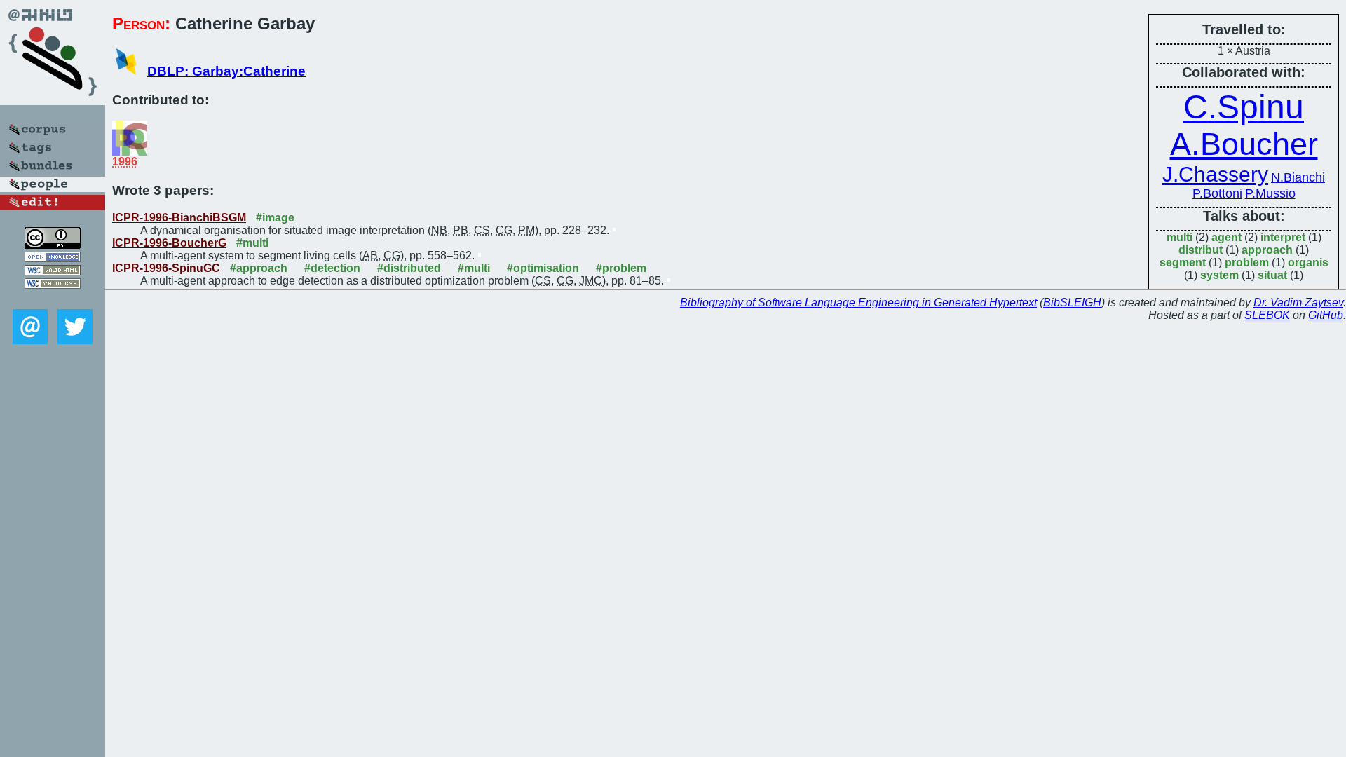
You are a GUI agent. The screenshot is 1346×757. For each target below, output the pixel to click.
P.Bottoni (1217, 193)
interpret (1282, 237)
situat (1272, 275)
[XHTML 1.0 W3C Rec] (53, 272)
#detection (332, 268)
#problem (621, 268)
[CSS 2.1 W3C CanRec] (53, 299)
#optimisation (543, 268)
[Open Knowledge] (53, 258)
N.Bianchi (1298, 177)
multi (1179, 237)
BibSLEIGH (1072, 302)
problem (1247, 262)
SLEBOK (1267, 315)
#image (275, 218)
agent (1226, 237)
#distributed (409, 268)
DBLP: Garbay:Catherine (226, 71)
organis (1308, 262)
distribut (1200, 250)
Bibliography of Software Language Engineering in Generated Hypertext (858, 302)
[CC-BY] (53, 245)
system (1219, 275)
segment (1183, 262)
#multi (252, 243)
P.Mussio (1270, 193)
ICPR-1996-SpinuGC (166, 268)
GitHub (1325, 315)
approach (1267, 250)
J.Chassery (1215, 174)
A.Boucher (1244, 144)
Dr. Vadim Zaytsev (1298, 302)
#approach (258, 268)
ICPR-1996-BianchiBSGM (179, 218)
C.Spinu (1243, 106)
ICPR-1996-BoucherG (169, 243)
